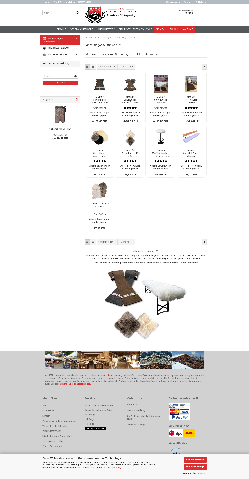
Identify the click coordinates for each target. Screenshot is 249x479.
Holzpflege (90, 414)
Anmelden (60, 83)
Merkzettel (202, 2)
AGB (44, 405)
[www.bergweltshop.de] (110, 14)
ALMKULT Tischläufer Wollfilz (191, 100)
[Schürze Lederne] (60, 114)
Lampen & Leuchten (58, 47)
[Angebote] (77, 99)
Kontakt (188, 29)
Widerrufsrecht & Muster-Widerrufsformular (55, 428)
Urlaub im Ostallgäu (136, 424)
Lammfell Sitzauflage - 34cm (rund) (99, 153)
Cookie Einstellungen (52, 446)
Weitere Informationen (194, 473)
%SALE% (160, 29)
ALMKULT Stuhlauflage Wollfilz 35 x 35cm (160, 100)
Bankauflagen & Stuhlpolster (54, 40)
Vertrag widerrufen (95, 428)
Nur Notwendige (195, 466)
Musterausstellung (136, 410)
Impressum (48, 410)
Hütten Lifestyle (106, 29)
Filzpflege (89, 423)
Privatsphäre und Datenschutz (57, 436)
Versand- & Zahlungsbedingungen (59, 421)
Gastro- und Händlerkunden (99, 405)
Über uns (174, 29)
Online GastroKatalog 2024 (98, 410)
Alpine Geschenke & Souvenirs (135, 29)
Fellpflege (89, 419)
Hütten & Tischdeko (58, 54)
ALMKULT (61, 29)
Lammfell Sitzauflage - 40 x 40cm (130, 153)
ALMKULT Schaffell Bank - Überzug (191, 153)
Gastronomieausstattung (109, 375)
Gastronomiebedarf (81, 29)
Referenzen (132, 404)
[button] (173, 2)
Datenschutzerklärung (110, 467)
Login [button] (188, 2)
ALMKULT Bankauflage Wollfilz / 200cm (100, 100)
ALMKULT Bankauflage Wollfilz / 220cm (130, 100)
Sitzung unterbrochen (53, 441)
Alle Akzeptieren (195, 459)
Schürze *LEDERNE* (60, 128)
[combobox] (107, 67)
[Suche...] (77, 13)
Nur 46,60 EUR (60, 137)
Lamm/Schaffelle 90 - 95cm (100, 205)
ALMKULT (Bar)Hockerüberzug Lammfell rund (162, 153)
